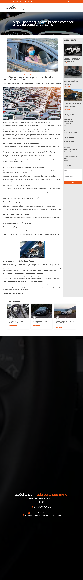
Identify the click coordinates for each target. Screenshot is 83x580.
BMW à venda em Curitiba (63, 7)
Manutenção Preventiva (43, 74)
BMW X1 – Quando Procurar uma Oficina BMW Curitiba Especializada (65, 323)
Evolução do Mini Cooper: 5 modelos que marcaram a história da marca (72, 59)
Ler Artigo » (67, 62)
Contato (75, 7)
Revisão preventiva (27, 7)
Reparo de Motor (39, 7)
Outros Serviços (49, 7)
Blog (24, 9)
